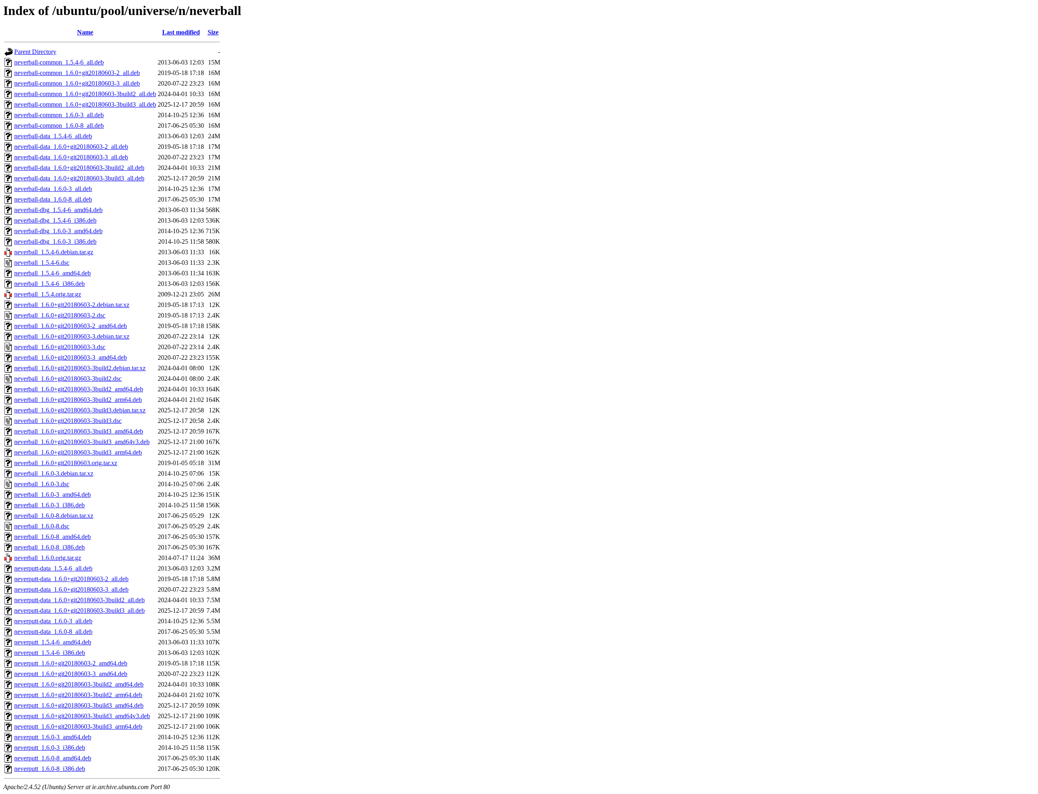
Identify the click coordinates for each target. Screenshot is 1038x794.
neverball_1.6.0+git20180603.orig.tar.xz (65, 462)
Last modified (181, 32)
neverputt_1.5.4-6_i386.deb (49, 652)
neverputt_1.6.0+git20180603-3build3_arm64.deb (78, 726)
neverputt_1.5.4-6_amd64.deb (52, 642)
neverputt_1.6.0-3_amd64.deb (52, 737)
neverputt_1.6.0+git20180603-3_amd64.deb (70, 673)
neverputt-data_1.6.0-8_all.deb (53, 631)
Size (213, 32)
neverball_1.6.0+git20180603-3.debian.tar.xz (71, 336)
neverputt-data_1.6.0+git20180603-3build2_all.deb (79, 600)
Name (85, 32)
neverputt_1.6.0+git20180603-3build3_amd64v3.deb (82, 715)
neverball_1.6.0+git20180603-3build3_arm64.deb (78, 452)
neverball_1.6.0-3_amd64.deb (52, 494)
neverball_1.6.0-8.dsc (41, 526)
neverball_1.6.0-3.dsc (41, 484)
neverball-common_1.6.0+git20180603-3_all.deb (77, 83)
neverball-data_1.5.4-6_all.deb (53, 136)
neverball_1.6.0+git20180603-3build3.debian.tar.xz (80, 410)
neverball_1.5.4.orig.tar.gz (47, 294)
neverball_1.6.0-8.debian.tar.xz (53, 515)
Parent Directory (35, 51)
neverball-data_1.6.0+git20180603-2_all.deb (71, 146)
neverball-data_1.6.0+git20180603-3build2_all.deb (79, 167)
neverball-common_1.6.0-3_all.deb (59, 115)
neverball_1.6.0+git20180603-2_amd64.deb (70, 325)
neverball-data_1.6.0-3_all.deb (53, 188)
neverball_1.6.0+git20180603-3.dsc (59, 346)
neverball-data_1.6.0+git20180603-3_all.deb (71, 157)
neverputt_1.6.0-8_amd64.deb (52, 758)
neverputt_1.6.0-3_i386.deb (49, 747)
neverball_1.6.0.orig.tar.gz (47, 557)
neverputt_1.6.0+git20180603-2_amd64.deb (70, 663)
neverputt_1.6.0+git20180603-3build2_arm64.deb (78, 694)
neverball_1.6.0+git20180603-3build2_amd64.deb (78, 389)
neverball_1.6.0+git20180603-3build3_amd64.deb (78, 431)
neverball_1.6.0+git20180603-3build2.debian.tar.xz (80, 368)
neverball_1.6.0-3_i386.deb (49, 505)
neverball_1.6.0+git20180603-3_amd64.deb (70, 357)
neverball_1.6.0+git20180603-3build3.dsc (68, 420)
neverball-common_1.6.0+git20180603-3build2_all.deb (85, 93)
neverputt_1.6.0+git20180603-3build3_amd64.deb (79, 705)
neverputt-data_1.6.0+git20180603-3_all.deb (71, 589)
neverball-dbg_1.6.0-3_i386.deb (55, 241)
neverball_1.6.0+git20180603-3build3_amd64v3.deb (82, 441)
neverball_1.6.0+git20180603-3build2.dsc (68, 378)
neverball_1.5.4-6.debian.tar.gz (53, 252)
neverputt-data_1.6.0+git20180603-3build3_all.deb (79, 610)
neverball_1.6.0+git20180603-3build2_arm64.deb (78, 399)
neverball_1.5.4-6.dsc (41, 262)
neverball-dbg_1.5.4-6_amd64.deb (58, 209)
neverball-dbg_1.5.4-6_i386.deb (55, 220)
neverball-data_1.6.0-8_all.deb (53, 199)
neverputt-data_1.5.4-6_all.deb (53, 568)
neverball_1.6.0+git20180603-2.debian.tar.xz (71, 304)
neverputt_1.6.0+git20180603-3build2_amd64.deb (79, 684)
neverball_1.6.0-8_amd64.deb (52, 536)
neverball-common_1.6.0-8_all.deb (59, 125)
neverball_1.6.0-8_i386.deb (49, 547)
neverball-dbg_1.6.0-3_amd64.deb (58, 230)
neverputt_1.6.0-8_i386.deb (49, 768)
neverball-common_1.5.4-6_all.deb (59, 62)
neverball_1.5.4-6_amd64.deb (52, 273)
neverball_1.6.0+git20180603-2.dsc (59, 315)
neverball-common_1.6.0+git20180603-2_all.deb (77, 72)
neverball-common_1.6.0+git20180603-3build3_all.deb (85, 104)
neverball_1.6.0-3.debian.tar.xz (53, 473)
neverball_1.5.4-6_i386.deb (49, 283)
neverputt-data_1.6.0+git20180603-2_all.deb (71, 578)
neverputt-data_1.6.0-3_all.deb (53, 621)
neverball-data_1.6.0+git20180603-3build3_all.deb (79, 178)
